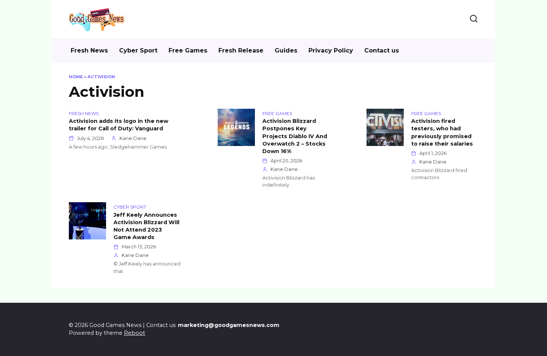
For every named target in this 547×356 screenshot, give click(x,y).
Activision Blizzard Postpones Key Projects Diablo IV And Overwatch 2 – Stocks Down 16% (294, 136)
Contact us (381, 50)
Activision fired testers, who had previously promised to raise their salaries (442, 132)
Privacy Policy (330, 50)
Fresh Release (240, 50)
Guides (286, 50)
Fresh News (89, 50)
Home (76, 76)
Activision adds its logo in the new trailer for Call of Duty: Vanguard (118, 125)
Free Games (188, 50)
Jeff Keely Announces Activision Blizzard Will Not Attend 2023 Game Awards (146, 226)
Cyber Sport (138, 50)
